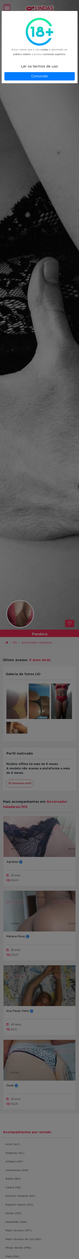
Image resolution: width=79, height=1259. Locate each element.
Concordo (39, 76)
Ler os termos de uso (39, 66)
